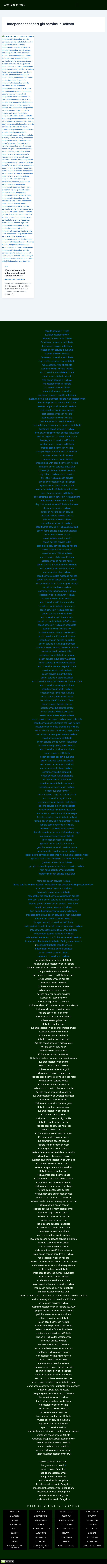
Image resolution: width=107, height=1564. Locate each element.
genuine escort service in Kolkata (57, 843)
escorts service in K (54, 331)
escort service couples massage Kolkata (57, 576)
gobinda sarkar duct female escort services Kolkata (57, 858)
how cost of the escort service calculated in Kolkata (53, 896)
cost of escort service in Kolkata (57, 493)
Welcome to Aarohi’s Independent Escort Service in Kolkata (15, 273)
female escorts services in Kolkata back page (57, 832)
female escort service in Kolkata (57, 342)
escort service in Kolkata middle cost (57, 632)
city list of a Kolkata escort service (57, 474)
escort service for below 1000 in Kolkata (57, 579)
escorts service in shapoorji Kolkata (57, 809)
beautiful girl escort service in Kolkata (57, 402)
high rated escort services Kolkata (57, 870)
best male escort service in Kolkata (57, 429)
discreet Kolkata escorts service (57, 515)
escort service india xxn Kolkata (57, 696)
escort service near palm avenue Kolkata (56, 734)
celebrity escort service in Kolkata (57, 444)
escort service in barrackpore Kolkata (57, 591)
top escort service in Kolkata (57, 383)
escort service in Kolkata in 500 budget (57, 621)
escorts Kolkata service (57, 790)
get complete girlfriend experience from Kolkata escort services (57, 855)
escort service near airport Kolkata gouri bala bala (57, 719)
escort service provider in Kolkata (57, 749)
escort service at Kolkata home (57, 561)
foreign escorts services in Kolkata (57, 836)
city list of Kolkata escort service (57, 478)
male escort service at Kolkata (57, 365)
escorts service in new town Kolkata (57, 806)
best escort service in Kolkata (57, 346)
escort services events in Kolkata (57, 764)
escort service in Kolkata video (57, 651)
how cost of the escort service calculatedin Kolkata (53, 899)
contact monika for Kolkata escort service (57, 489)
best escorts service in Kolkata (57, 417)
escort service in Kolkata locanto (57, 368)
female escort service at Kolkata (57, 357)
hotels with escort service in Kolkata (54, 888)
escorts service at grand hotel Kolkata (57, 794)
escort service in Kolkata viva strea (57, 655)
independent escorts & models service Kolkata (53, 930)
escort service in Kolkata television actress (57, 647)
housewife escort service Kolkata (53, 892)
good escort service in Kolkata (57, 862)
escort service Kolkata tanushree (57, 708)
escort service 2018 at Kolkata (57, 549)
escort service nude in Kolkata (57, 738)
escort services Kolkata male (57, 779)
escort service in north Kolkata (57, 670)
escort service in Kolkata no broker (57, 640)
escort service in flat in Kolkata (57, 598)
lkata (66, 331)
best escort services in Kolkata (57, 414)
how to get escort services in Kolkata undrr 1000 (53, 903)
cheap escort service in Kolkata (57, 349)
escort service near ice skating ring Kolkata (57, 726)
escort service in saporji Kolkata (57, 677)
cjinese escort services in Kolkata (57, 485)
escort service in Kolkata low (57, 628)
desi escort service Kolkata (57, 508)
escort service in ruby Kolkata (57, 674)
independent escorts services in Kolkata (54, 933)
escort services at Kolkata (57, 753)
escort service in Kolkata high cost (57, 610)
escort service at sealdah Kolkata (57, 568)
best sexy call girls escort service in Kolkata (57, 432)
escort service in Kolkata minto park (57, 636)
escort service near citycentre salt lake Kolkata (57, 723)
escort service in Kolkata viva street (57, 659)
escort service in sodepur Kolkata (57, 685)
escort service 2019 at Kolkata (57, 553)
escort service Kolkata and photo (57, 700)
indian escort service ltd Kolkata (53, 956)
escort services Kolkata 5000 (56, 772)
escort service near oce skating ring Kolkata (57, 730)
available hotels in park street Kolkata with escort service (57, 398)
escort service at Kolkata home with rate (57, 564)
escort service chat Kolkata (57, 572)
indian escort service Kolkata (53, 952)
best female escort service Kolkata (57, 421)
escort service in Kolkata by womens (57, 606)
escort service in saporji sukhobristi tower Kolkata (57, 681)
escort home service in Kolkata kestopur (57, 530)
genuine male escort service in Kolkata (57, 851)
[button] (77, 5)
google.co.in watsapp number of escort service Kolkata (56, 866)
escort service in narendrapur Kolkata (57, 666)
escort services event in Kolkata (57, 760)
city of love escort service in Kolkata (57, 481)
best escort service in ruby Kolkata (57, 410)
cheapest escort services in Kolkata (57, 466)
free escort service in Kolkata (57, 380)
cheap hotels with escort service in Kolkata (57, 463)
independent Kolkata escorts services (53, 948)
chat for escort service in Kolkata (57, 448)
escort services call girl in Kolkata (57, 757)
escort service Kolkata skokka (57, 704)
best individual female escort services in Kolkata (57, 425)
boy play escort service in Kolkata (57, 440)
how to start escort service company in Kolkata (53, 911)
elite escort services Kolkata (57, 519)
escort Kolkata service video (57, 542)
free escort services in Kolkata (57, 839)
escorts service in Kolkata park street (57, 802)
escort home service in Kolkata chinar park (57, 527)
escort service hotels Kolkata (57, 587)
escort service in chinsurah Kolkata (57, 595)
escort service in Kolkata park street (57, 643)
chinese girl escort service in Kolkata (57, 470)
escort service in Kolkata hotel (57, 613)
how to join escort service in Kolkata (53, 907)
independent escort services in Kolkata (53, 922)
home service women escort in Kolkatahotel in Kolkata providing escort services (53, 884)
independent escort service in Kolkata (53, 918)
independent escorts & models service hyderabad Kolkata (53, 926)
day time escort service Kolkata (57, 500)
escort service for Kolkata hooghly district (57, 583)
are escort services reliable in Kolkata (57, 395)
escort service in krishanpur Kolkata (57, 662)
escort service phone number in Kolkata (57, 741)
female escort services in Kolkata (57, 824)
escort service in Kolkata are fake (57, 602)
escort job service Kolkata (57, 534)
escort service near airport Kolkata (57, 715)
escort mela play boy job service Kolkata (57, 546)
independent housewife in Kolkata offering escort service (53, 941)
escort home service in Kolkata (56, 523)
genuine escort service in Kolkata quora (57, 847)
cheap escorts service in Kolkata (57, 459)
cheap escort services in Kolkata (57, 455)
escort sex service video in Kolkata (56, 787)
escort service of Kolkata (57, 353)
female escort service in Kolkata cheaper (57, 813)
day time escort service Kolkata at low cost (57, 504)
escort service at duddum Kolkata (57, 557)
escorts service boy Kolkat (56, 798)
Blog (6, 266)
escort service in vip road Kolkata (57, 692)
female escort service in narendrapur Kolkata (56, 821)
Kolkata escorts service (57, 334)
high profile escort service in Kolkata (57, 361)
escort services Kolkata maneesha (57, 783)
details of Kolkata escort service (57, 512)
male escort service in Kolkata (57, 338)
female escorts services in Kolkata (57, 828)
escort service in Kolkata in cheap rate (57, 625)
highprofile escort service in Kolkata (57, 873)
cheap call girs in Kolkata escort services (56, 451)
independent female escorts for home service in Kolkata (53, 937)
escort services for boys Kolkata (56, 768)
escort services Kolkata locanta (57, 775)
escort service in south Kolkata (57, 689)
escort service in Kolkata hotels (57, 617)
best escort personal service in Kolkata (57, 406)
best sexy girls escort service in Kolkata (57, 436)
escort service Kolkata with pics (57, 711)
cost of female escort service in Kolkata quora (57, 497)
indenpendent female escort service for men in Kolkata (53, 915)
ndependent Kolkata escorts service (54, 945)
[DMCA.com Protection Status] (7, 1561)
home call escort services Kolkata (53, 881)
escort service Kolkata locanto (57, 376)
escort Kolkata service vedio (57, 538)
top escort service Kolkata (57, 387)
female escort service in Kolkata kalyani (57, 817)
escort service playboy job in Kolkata (57, 745)
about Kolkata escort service (57, 391)
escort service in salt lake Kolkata (57, 372)
